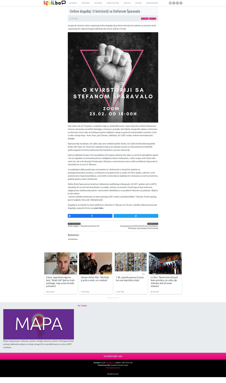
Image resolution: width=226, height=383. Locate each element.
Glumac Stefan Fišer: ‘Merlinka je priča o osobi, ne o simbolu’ (95, 279)
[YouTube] (170, 3)
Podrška (109, 368)
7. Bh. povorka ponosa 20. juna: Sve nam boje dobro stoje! (130, 279)
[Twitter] (177, 3)
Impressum (116, 368)
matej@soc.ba (110, 362)
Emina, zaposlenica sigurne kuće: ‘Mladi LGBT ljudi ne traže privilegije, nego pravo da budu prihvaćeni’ (60, 282)
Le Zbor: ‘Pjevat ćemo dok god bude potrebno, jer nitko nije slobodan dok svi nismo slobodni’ (164, 282)
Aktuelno (145, 18)
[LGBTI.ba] (54, 3)
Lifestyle (153, 18)
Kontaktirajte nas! (113, 356)
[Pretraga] (180, 3)
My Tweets (82, 306)
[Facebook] (173, 3)
